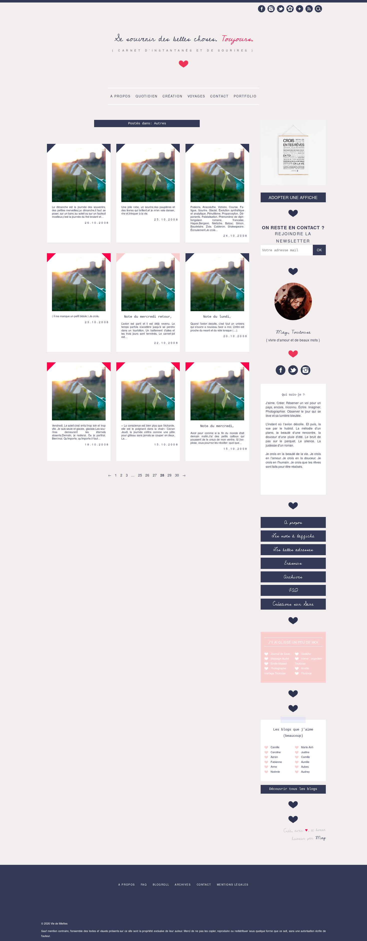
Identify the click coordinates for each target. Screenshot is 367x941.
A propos (120, 96)
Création (173, 96)
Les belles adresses (293, 549)
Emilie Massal (279, 663)
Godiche (306, 654)
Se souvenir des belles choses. (183, 38)
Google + (299, 8)
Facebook (261, 8)
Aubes (305, 766)
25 (140, 474)
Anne (274, 766)
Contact (219, 96)
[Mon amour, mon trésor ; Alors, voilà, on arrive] (214, 905)
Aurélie (305, 762)
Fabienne (276, 762)
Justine (305, 752)
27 (155, 474)
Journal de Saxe (280, 654)
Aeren (274, 757)
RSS (309, 8)
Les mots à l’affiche (293, 535)
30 (177, 474)
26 (147, 474)
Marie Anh (307, 747)
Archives (293, 576)
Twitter (280, 8)
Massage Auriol (280, 658)
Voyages (196, 96)
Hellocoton (290, 8)
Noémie (275, 771)
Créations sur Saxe (293, 604)
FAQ (293, 590)
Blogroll (161, 884)
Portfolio (245, 96)
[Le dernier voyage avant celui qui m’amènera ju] (308, 905)
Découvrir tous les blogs (293, 789)
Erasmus (293, 563)
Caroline (276, 752)
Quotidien (147, 96)
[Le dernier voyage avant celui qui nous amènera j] (152, 905)
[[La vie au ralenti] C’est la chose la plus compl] (120, 905)
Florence (306, 673)
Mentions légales (233, 884)
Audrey (305, 771)
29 (170, 474)
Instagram (271, 8)
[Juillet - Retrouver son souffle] (58, 905)
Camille (275, 747)
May (320, 837)
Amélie (305, 668)
